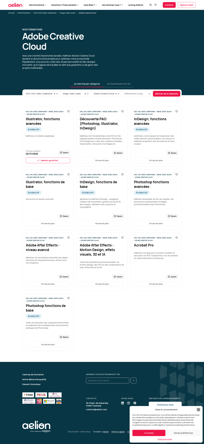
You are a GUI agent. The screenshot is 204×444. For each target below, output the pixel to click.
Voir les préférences (183, 432)
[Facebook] (135, 403)
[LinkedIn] (122, 403)
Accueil (11, 13)
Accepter (149, 432)
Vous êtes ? (89, 5)
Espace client (186, 5)
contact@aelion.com (96, 409)
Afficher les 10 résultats (166, 93)
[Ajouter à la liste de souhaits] (68, 111)
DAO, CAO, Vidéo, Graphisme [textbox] (39, 93)
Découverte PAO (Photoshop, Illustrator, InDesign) (99, 123)
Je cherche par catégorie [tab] (87, 83)
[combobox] (41, 93)
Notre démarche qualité (34, 379)
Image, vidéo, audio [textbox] (72, 93)
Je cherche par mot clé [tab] (118, 83)
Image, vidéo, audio (67, 13)
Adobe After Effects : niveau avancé (43, 247)
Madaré (106, 432)
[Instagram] (128, 403)
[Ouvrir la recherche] (150, 5)
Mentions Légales (118, 432)
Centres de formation (33, 374)
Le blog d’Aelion (135, 5)
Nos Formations (24, 13)
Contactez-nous (165, 404)
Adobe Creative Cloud (36, 114)
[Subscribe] (133, 380)
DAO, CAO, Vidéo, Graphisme (45, 13)
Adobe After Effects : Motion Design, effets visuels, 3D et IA (97, 250)
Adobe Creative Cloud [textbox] (104, 93)
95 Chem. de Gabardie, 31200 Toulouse (97, 404)
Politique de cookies (165, 439)
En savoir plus (102, 160)
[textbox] (136, 93)
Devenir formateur (31, 384)
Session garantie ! (49, 160)
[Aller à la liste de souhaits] (155, 5)
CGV (129, 432)
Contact (169, 5)
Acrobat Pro (144, 245)
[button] (198, 409)
